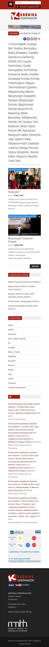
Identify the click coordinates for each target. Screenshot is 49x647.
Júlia (11, 195)
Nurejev (27, 122)
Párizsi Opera (27, 126)
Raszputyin (29, 130)
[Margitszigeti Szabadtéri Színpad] (24, 225)
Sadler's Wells (23, 139)
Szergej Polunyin (28, 148)
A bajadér (21, 44)
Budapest (21, 53)
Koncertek (18, 216)
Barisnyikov (30, 48)
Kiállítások (12, 356)
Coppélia (33, 53)
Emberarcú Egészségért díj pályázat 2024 (22, 306)
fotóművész (15, 65)
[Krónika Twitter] (26, 586)
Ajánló (11, 170)
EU (9, 343)
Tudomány (12, 383)
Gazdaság (11, 347)
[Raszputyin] (24, 178)
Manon (30, 91)
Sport (10, 374)
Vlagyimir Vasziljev (26, 156)
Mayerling (14, 113)
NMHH (15, 396)
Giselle (27, 65)
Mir (20, 122)
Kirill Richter (30, 70)
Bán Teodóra (15, 48)
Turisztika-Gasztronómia (17, 388)
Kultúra (17, 170)
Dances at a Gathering (21, 57)
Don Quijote (24, 61)
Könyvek (11, 365)
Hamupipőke (15, 70)
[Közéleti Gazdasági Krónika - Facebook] (11, 586)
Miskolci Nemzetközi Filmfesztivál (20, 282)
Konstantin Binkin (18, 74)
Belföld (10, 330)
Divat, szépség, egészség (16, 339)
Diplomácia (12, 334)
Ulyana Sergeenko (18, 152)
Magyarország (16, 91)
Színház (24, 170)
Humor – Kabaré (14, 352)
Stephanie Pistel (17, 143)
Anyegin (32, 44)
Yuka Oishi (14, 161)
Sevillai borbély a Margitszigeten (20, 301)
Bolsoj (11, 53)
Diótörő (12, 61)
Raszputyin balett (18, 135)
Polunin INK (15, 130)
